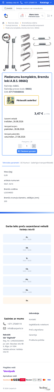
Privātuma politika (36, 340)
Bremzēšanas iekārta (29, 23)
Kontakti (32, 319)
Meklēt (9, 8)
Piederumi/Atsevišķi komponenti (32, 25)
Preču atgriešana (36, 330)
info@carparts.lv (15, 328)
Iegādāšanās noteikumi (39, 324)
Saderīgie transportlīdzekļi (42, 162)
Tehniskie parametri (11, 162)
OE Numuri (25, 162)
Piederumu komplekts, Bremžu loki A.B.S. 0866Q (22, 28)
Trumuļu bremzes (12, 25)
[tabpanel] (27, 53)
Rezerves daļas (13, 23)
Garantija (33, 335)
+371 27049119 (30, 2)
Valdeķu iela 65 (12, 2)
